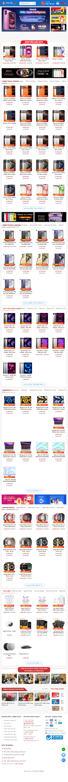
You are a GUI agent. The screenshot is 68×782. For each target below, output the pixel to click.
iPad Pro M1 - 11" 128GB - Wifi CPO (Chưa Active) (9, 327)
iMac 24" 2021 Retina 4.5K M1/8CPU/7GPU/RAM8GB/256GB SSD (45, 456)
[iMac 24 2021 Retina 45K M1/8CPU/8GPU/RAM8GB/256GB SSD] (58, 447)
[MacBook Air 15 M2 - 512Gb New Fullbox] (25, 400)
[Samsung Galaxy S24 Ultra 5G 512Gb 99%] (42, 260)
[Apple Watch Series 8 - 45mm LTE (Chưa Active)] (58, 517)
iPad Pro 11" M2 (60, 308)
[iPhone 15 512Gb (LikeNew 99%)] (58, 190)
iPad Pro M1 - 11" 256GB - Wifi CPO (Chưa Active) (26, 327)
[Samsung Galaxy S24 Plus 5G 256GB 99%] (58, 235)
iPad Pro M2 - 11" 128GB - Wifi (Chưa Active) (42, 327)
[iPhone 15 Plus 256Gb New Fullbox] (42, 190)
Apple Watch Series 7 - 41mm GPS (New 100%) (25, 575)
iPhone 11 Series (6, 81)
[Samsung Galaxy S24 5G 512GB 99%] (42, 235)
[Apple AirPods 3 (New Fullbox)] (25, 601)
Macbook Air (5, 390)
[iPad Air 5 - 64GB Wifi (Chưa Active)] (9, 368)
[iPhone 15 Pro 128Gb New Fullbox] (58, 165)
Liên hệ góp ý (8, 726)
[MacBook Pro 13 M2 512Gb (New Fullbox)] (9, 447)
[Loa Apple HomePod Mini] (9, 646)
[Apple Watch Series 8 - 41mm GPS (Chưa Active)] (9, 517)
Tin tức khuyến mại (52, 728)
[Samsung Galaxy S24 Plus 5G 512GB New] (25, 284)
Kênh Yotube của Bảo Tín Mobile (56, 733)
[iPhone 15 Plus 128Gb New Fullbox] (25, 190)
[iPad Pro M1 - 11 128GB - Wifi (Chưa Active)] (9, 343)
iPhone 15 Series (55, 81)
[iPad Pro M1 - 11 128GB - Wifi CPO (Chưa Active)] (9, 318)
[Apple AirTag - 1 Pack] (9, 623)
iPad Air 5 (42, 308)
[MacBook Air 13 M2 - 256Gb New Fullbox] (42, 400)
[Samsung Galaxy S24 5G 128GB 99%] (9, 235)
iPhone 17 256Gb (41, 59)
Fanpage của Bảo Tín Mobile (55, 731)
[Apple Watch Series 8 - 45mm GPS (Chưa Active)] (25, 517)
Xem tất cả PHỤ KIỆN (33, 663)
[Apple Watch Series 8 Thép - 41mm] (9, 542)
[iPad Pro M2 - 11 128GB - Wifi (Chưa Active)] (42, 318)
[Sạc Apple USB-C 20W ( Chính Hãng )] (58, 601)
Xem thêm (45, 689)
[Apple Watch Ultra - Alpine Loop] (9, 567)
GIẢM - (10, 56)
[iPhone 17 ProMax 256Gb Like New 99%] (9, 91)
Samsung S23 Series (50, 225)
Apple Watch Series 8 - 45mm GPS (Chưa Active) (25, 526)
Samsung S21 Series (21, 225)
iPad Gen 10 (50, 308)
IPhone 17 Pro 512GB (9, 123)
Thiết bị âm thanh (16, 591)
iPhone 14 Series (43, 81)
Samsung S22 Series (36, 225)
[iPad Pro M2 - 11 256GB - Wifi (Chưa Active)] (58, 318)
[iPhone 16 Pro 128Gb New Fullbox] (9, 140)
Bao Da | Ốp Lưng (51, 591)
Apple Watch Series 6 (8, 507)
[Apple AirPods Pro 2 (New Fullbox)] (42, 601)
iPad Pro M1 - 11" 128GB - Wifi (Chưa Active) (9, 352)
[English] (62, 3)
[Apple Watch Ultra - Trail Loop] (58, 542)
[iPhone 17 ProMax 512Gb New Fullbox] (42, 91)
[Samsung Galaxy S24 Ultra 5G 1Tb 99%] (58, 260)
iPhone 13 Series (31, 81)
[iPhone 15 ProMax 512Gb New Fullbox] (25, 165)
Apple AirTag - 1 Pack (9, 631)
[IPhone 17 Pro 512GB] (9, 116)
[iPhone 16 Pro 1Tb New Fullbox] (58, 140)
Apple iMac (24, 390)
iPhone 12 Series (18, 81)
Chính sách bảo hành (10, 731)
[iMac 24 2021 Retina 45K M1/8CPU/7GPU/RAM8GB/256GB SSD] (42, 447)
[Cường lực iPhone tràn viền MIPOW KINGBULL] (42, 623)
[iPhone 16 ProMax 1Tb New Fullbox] (58, 116)
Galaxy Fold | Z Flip (7, 225)
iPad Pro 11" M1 (32, 308)
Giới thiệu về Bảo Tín (10, 720)
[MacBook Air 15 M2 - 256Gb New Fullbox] (9, 400)
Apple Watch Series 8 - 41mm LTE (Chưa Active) (42, 526)
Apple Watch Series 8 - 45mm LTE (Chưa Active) (58, 526)
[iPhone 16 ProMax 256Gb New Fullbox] (25, 116)
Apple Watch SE (21, 507)
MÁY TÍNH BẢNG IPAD (11, 308)
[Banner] (58, 19)
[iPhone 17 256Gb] (42, 51)
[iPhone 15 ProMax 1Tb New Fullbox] (42, 165)
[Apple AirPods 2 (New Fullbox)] (9, 601)
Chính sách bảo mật (9, 728)
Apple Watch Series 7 (34, 507)
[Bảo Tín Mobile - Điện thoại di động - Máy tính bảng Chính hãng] (9, 3)
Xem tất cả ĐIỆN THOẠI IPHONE (33, 208)
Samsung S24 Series (13, 227)
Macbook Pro (15, 390)
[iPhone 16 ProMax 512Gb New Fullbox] (42, 116)
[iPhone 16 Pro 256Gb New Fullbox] (25, 140)
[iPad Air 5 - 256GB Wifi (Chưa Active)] (25, 368)
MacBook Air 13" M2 (50, 390)
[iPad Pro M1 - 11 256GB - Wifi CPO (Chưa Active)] (25, 318)
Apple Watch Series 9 (13, 509)
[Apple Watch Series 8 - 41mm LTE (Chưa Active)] (42, 517)
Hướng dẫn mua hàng (10, 734)
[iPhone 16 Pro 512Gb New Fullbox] (42, 140)
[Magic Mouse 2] (25, 646)
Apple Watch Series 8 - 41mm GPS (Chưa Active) (9, 526)
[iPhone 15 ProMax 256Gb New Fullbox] (58, 51)
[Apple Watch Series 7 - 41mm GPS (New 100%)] (25, 567)
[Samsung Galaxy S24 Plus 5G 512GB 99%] (9, 260)
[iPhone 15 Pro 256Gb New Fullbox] (9, 190)
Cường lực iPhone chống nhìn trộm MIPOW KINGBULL (25, 632)
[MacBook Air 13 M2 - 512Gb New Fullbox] (58, 400)
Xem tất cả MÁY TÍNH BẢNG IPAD (33, 384)
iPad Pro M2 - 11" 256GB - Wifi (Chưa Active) (58, 327)
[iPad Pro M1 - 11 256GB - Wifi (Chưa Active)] (25, 343)
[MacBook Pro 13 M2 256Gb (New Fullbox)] (58, 423)
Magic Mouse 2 (24, 654)
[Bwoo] (58, 11)
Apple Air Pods (28, 591)
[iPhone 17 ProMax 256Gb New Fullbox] (25, 91)
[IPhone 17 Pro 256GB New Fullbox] (25, 51)
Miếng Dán (62, 591)
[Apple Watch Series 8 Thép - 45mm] (25, 542)
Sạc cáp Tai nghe (39, 591)
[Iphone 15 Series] (26, 19)
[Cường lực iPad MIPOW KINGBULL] (58, 623)
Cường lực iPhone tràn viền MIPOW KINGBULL (42, 632)
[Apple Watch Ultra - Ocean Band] (42, 542)
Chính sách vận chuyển (10, 740)
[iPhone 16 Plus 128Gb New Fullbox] (9, 51)
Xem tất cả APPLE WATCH (33, 585)
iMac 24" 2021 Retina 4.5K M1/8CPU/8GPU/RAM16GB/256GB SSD (13, 481)
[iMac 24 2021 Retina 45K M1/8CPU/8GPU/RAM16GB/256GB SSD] (9, 472)
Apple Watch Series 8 (48, 507)
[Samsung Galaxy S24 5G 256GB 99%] (25, 235)
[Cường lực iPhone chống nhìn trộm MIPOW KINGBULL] (25, 623)
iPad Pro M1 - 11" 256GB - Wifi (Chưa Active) (26, 352)
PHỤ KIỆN (7, 591)
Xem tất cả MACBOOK (33, 490)
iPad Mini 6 (22, 308)
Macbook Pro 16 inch (36, 390)
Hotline (50, 3)
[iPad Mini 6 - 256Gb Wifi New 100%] (58, 343)
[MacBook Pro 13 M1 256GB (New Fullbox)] (25, 447)
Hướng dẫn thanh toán (10, 737)
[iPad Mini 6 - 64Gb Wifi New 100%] (42, 343)
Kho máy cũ (7, 723)
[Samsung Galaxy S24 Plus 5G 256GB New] (9, 284)
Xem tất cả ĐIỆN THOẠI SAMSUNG (33, 303)
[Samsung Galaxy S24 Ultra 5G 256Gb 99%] (25, 260)
